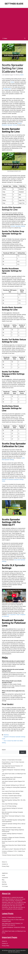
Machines (6, 734)
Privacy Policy (5, 866)
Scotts (12, 82)
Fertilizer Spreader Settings (18, 226)
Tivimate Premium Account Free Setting (12, 855)
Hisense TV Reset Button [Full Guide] (11, 759)
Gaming (4, 882)
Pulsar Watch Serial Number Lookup (11, 827)
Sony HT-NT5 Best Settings (9, 806)
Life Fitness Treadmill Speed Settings (11, 795)
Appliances (5, 873)
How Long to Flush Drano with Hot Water (12, 791)
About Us (4, 862)
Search (4, 749)
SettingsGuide (7, 88)
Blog (3, 879)
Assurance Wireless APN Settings (11, 793)
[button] (25, 38)
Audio (3, 875)
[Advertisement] (14, 22)
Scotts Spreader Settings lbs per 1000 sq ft (13, 785)
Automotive (5, 877)
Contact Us (5, 864)
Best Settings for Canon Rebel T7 (10, 798)
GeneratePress (16, 952)
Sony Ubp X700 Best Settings (10, 804)
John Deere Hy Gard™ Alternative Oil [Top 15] (14, 849)
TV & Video (5, 886)
